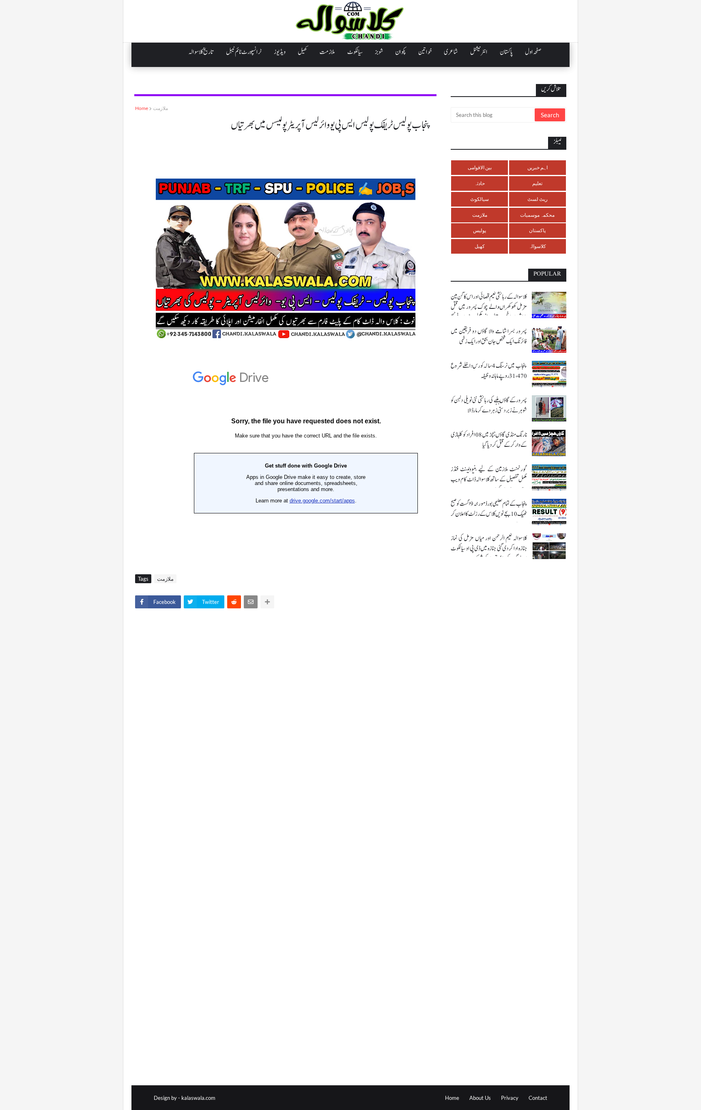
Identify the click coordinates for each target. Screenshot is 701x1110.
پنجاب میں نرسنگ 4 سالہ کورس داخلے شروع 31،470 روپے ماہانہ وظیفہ (489, 371)
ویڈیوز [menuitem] (280, 52)
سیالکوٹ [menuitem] (355, 52)
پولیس (479, 230)
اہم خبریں (537, 167)
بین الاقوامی (480, 167)
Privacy (509, 1098)
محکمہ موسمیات (537, 215)
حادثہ (479, 183)
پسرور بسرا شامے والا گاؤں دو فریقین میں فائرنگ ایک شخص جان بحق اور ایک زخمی (489, 336)
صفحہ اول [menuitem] (533, 52)
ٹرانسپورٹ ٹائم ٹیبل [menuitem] (244, 52)
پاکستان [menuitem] (506, 52)
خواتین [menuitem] (425, 52)
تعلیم (537, 183)
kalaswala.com (198, 1098)
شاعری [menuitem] (451, 52)
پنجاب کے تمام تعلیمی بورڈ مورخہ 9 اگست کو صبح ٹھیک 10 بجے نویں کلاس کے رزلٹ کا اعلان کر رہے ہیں (489, 514)
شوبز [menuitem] (379, 52)
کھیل (480, 246)
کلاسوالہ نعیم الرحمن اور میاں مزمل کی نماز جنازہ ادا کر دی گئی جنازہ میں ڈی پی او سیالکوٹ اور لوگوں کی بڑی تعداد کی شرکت (489, 548)
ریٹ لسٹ (537, 199)
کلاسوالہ (537, 246)
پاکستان (537, 230)
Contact (538, 1098)
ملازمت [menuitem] (327, 52)
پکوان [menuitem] (400, 52)
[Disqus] (285, 728)
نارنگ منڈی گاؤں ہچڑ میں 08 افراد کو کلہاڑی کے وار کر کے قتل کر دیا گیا (489, 440)
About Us (480, 1098)
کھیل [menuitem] (302, 52)
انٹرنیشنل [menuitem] (479, 52)
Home (141, 108)
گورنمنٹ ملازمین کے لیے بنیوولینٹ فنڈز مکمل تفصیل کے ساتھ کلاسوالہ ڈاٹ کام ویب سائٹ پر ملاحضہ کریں (489, 479)
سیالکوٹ (479, 199)
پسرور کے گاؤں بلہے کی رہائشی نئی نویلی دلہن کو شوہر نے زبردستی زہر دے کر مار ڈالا (489, 405)
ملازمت (160, 108)
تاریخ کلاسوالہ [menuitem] (201, 52)
